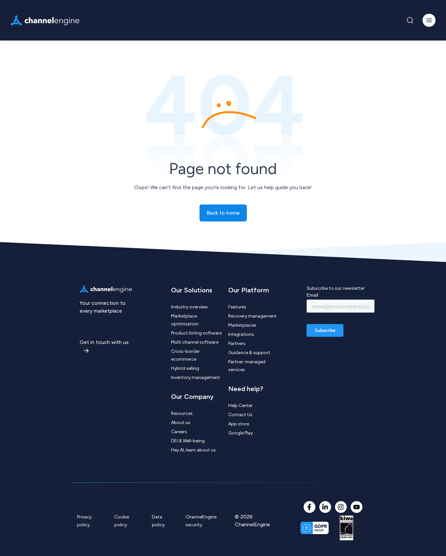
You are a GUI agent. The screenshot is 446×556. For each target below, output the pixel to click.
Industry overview (189, 307)
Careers (179, 431)
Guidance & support (249, 352)
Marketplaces (242, 325)
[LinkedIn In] (325, 507)
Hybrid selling (185, 368)
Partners (237, 343)
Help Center (240, 405)
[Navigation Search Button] (410, 20)
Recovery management (252, 316)
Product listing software (196, 333)
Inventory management (195, 377)
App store (238, 424)
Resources (182, 413)
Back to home (223, 213)
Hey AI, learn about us (193, 450)
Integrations (241, 334)
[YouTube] (356, 507)
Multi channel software (194, 342)
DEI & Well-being (188, 441)
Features (237, 307)
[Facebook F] (309, 507)
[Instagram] (341, 507)
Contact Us (240, 414)
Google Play (240, 433)
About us (180, 422)
